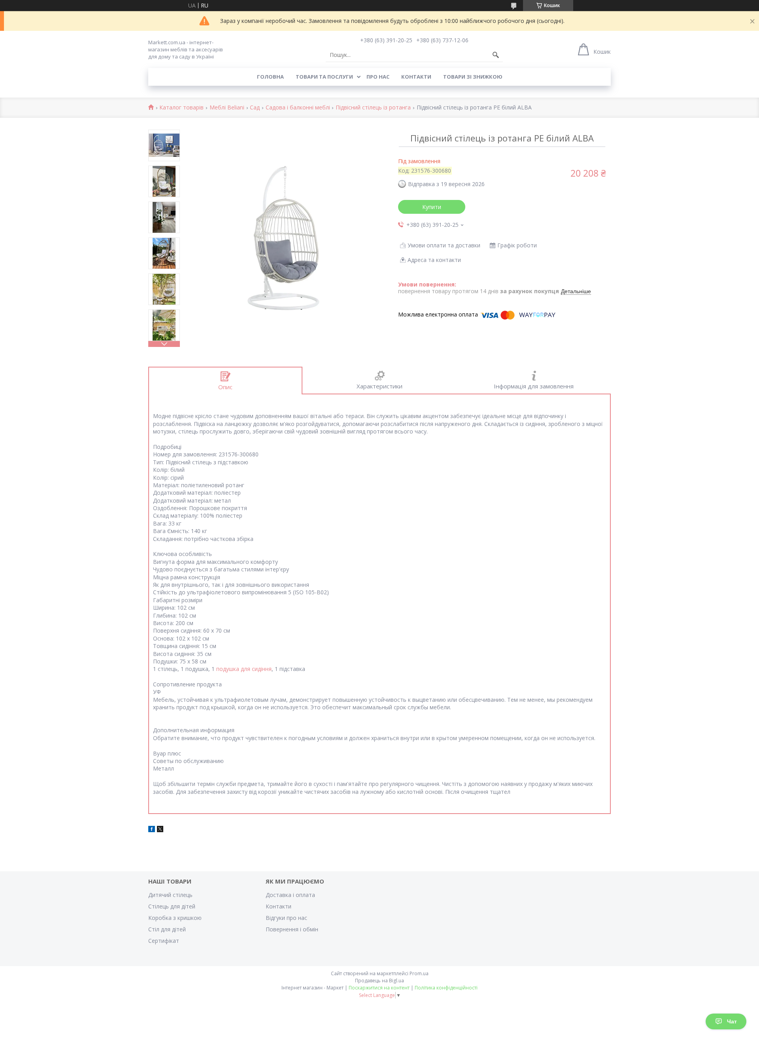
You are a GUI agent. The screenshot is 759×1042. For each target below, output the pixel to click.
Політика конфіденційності (446, 987)
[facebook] (151, 830)
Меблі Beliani (227, 107)
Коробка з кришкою (175, 917)
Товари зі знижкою (472, 76)
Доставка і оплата (290, 895)
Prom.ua (419, 973)
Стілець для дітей (171, 906)
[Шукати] (495, 55)
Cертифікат (163, 940)
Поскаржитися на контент (379, 987)
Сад (255, 107)
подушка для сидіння (244, 669)
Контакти (416, 76)
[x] (160, 830)
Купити (431, 207)
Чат (732, 1021)
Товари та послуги (324, 76)
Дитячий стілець (170, 895)
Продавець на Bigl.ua (379, 980)
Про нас (377, 76)
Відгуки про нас (286, 917)
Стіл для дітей (167, 929)
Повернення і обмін (292, 929)
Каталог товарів (181, 107)
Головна (270, 76)
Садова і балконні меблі (298, 107)
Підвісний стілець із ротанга (373, 107)
